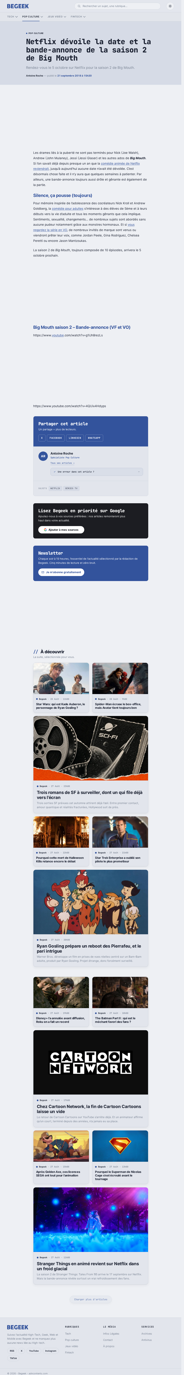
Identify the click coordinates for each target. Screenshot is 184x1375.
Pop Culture (36, 33)
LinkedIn (75, 437)
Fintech (76, 16)
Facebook (56, 437)
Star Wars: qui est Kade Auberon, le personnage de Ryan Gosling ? (60, 706)
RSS (12, 1350)
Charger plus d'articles (90, 1299)
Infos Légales (111, 1333)
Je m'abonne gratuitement (63, 572)
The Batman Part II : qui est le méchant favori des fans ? (115, 1020)
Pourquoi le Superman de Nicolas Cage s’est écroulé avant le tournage (118, 1175)
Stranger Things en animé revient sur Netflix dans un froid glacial (88, 1266)
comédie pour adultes (67, 208)
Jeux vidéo (55, 16)
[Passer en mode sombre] (170, 6)
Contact (108, 1339)
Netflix (55, 488)
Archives (146, 1333)
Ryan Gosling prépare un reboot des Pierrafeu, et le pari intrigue (89, 948)
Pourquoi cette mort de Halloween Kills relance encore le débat (60, 859)
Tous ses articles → (62, 463)
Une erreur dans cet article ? (76, 471)
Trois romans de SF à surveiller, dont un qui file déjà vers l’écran (89, 795)
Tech (10, 16)
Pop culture (30, 16)
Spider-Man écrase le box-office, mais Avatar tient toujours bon (118, 706)
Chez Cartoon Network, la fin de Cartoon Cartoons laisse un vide (89, 1109)
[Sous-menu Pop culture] (42, 17)
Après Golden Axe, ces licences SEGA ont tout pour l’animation (58, 1173)
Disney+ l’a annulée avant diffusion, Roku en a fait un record (60, 1020)
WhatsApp (94, 437)
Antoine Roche (34, 75)
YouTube (34, 1350)
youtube (58, 335)
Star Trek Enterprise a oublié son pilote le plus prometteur (117, 859)
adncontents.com (38, 1373)
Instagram (50, 1350)
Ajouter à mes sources (64, 529)
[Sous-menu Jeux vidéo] (65, 17)
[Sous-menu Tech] (16, 17)
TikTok (13, 1358)
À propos (108, 1346)
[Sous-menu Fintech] (84, 17)
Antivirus (146, 1339)
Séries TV (71, 488)
